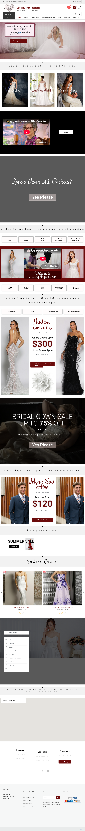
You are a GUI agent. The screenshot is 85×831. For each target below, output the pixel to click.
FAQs (59, 17)
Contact (67, 17)
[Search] (58, 797)
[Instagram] (42, 771)
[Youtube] (48, 771)
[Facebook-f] (37, 771)
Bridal (26, 17)
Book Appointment (48, 17)
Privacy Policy (28, 800)
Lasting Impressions (28, 7)
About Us (76, 17)
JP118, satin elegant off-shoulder (22, 607)
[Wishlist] (68, 7)
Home (19, 17)
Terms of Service (29, 797)
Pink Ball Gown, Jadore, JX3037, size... (62, 607)
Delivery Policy (29, 803)
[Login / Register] (79, 14)
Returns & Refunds (30, 807)
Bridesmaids (35, 17)
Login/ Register (77, 1)
